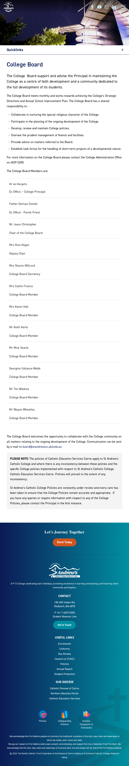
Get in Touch (64, 625)
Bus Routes (64, 654)
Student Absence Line (64, 616)
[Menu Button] (123, 6)
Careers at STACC (64, 659)
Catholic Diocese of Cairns (64, 688)
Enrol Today (64, 542)
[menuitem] (64, 644)
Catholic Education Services (64, 698)
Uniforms (64, 649)
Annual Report (64, 669)
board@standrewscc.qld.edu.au (42, 447)
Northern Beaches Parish (64, 693)
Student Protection (64, 674)
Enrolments (64, 643)
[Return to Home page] (8, 7)
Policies (64, 664)
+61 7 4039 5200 (66, 612)
